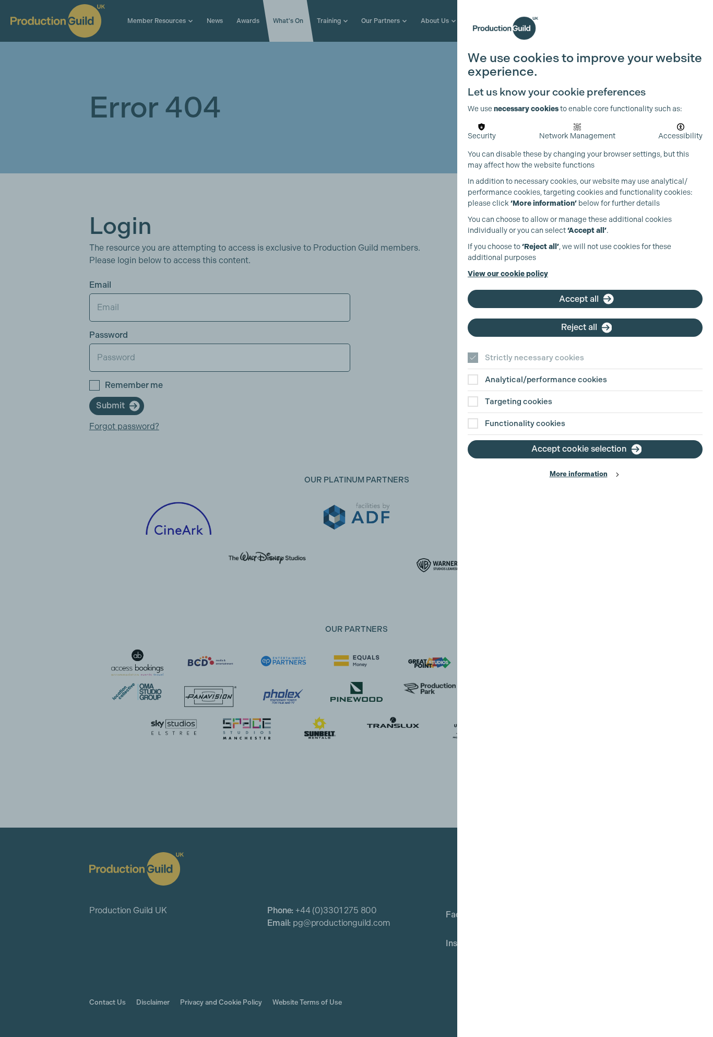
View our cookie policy (508, 273)
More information (579, 474)
